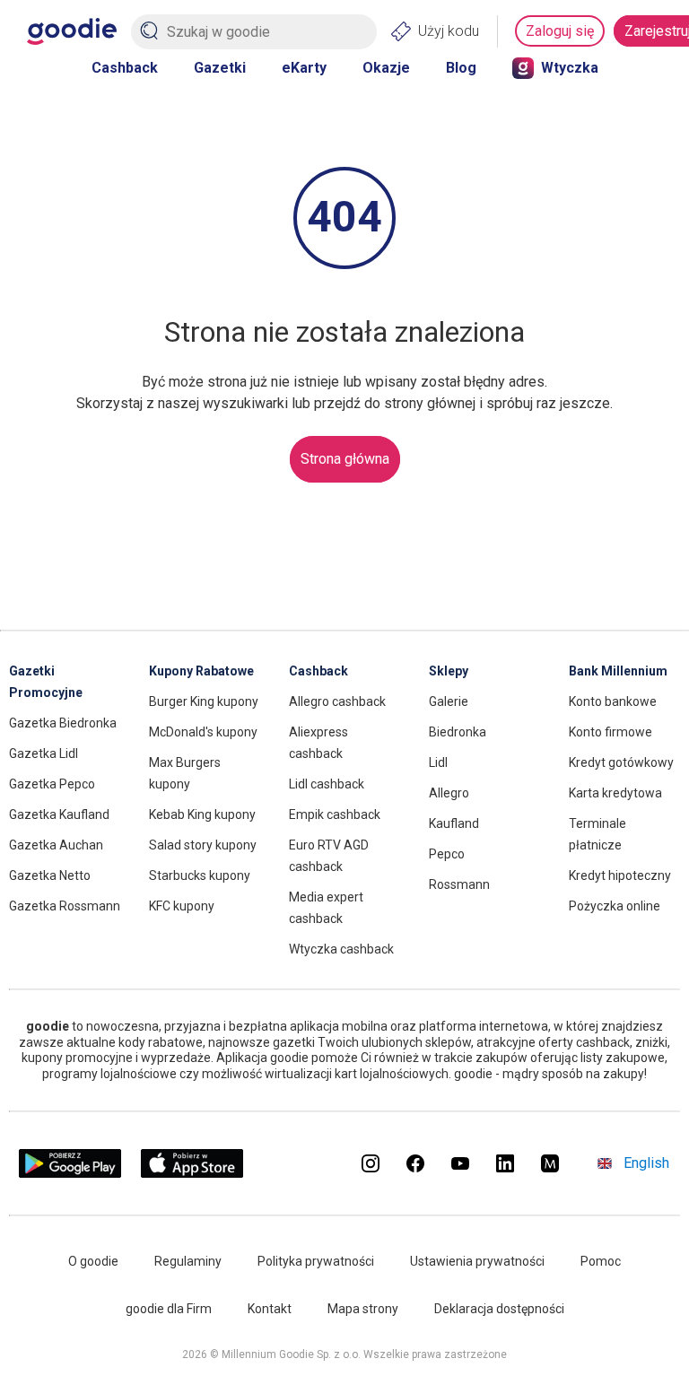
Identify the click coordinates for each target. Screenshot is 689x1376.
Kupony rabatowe (201, 671)
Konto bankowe (613, 701)
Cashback (125, 67)
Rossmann (459, 884)
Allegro (449, 793)
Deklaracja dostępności (499, 1309)
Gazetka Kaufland (59, 814)
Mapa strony (362, 1309)
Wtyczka (569, 67)
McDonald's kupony (203, 732)
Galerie (448, 701)
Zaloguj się (560, 30)
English (646, 1162)
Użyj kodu (448, 30)
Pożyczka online (614, 906)
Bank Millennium (618, 671)
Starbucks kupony (199, 875)
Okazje (386, 67)
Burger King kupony (203, 701)
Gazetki (220, 67)
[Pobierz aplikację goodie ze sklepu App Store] (192, 1172)
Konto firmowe (610, 732)
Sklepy (448, 671)
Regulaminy (188, 1261)
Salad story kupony (203, 845)
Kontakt (270, 1309)
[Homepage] (72, 31)
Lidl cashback (326, 784)
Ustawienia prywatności (477, 1261)
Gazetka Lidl (43, 753)
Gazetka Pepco (52, 784)
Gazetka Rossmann (64, 906)
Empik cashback (334, 814)
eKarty (304, 67)
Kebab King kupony (202, 814)
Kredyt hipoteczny (620, 875)
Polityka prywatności (315, 1261)
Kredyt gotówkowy (621, 762)
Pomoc (600, 1261)
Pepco (447, 854)
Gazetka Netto (50, 875)
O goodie (93, 1261)
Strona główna (345, 458)
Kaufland (454, 823)
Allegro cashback (337, 701)
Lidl (438, 762)
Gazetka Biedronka (63, 723)
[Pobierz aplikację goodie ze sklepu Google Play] (70, 1172)
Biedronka (457, 732)
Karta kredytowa (615, 793)
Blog (461, 67)
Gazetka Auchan (56, 845)
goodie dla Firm (169, 1309)
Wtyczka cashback (341, 949)
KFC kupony (181, 906)
